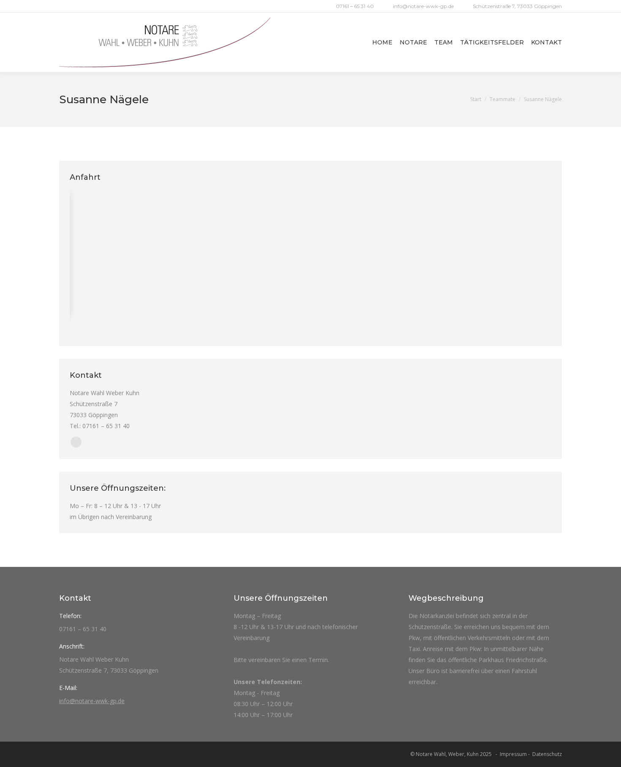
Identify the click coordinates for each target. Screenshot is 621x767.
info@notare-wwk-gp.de (423, 6)
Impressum (513, 754)
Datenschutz (547, 754)
